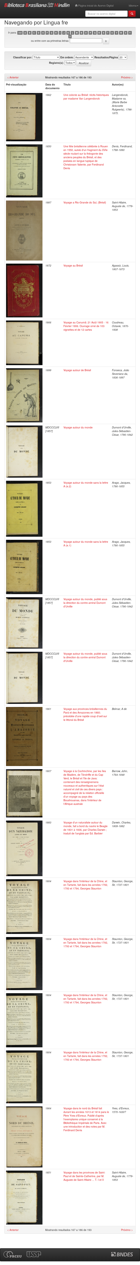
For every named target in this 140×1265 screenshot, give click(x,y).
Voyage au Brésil (73, 265)
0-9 (20, 32)
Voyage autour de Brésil (77, 370)
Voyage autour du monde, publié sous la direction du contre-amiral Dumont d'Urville (85, 602)
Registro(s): (56, 63)
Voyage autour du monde (78, 427)
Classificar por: (22, 57)
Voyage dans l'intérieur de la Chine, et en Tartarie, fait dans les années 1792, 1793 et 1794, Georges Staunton (85, 884)
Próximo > (127, 77)
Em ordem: (67, 57)
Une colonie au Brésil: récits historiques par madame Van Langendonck (86, 96)
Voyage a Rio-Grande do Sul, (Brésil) (84, 202)
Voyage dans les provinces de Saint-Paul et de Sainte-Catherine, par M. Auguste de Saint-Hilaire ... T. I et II (84, 1176)
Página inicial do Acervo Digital (95, 5)
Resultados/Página (106, 57)
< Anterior (13, 77)
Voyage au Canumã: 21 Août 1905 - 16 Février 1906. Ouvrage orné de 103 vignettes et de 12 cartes (85, 325)
